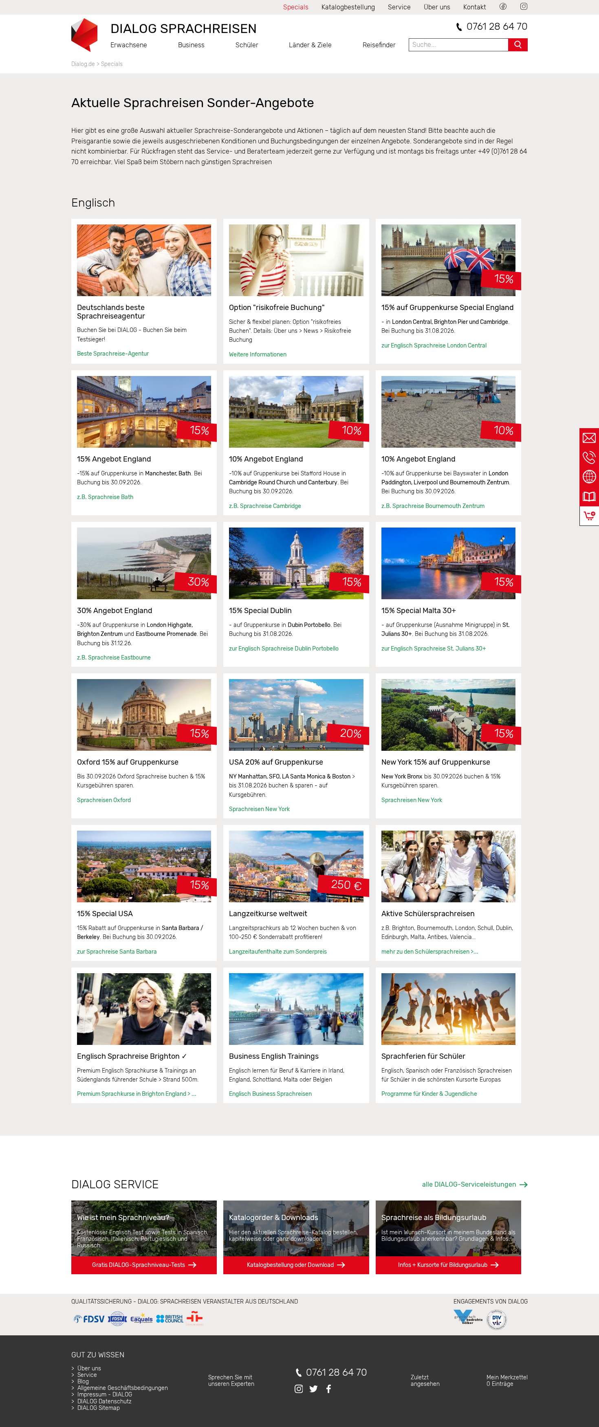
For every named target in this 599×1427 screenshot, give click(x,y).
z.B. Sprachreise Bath (105, 497)
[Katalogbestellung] (589, 496)
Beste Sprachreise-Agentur (113, 353)
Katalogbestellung (348, 7)
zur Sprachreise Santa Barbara (117, 951)
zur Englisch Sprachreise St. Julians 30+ (433, 648)
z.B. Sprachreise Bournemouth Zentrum (432, 506)
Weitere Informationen (257, 354)
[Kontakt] (589, 438)
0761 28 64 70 (497, 26)
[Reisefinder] (589, 477)
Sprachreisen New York (259, 809)
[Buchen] (589, 516)
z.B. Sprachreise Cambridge (265, 506)
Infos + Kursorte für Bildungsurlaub (442, 1265)
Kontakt (474, 7)
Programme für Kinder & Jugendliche (429, 1094)
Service (399, 7)
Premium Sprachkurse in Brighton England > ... (136, 1094)
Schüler (247, 45)
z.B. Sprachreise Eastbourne (114, 657)
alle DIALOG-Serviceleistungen (469, 1184)
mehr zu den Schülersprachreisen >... (429, 951)
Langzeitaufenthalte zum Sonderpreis (278, 951)
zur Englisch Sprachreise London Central (434, 345)
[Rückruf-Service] (589, 457)
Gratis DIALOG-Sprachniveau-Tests (138, 1265)
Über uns (437, 7)
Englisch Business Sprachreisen (270, 1094)
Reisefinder (379, 45)
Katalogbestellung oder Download (290, 1265)
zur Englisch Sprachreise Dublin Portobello (284, 648)
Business (191, 45)
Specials (295, 7)
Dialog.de (83, 64)
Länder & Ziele (310, 45)
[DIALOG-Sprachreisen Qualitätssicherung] (138, 1326)
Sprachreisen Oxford (104, 800)
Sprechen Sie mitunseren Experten (231, 1380)
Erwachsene (128, 45)
